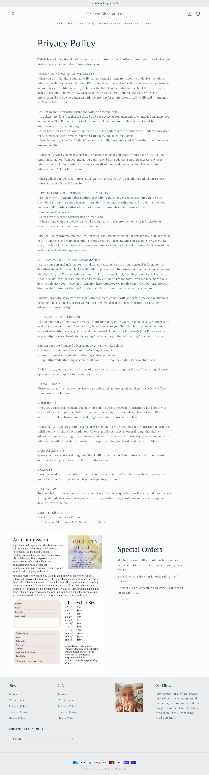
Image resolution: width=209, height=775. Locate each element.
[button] (13, 14)
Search (13, 694)
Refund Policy (17, 717)
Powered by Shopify (117, 769)
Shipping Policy (18, 705)
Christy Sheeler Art (99, 769)
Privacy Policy (17, 699)
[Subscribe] (72, 739)
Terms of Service (19, 712)
